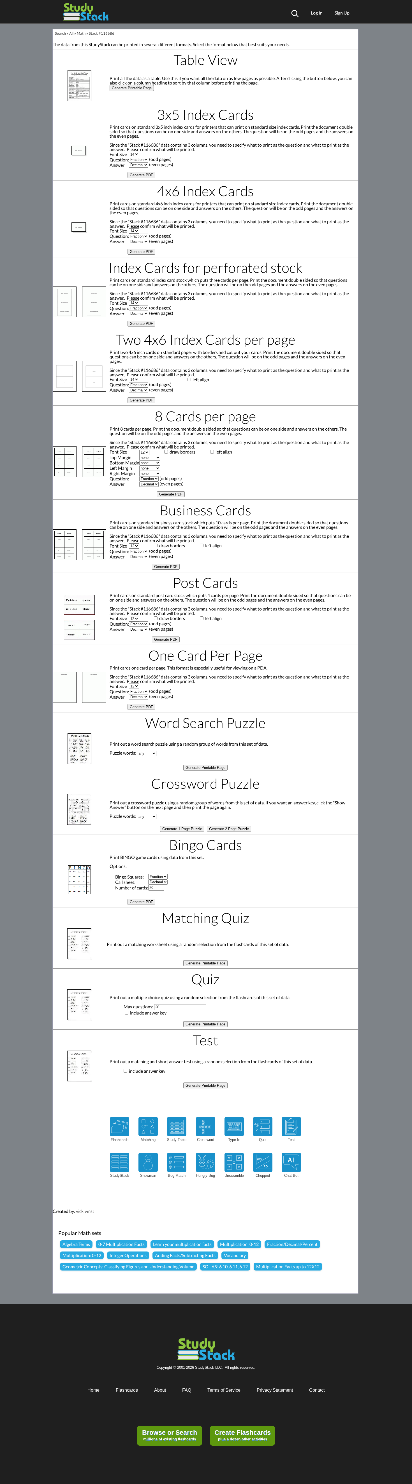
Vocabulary (235, 1255)
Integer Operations (128, 1255)
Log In (317, 12)
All (71, 33)
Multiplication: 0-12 (239, 1244)
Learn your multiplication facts (182, 1244)
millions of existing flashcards (169, 1435)
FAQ (186, 1390)
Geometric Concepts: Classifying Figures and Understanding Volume (128, 1266)
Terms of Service (223, 1390)
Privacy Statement (275, 1390)
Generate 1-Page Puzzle (182, 829)
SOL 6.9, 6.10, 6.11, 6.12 (225, 1266)
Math (81, 33)
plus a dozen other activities (242, 1435)
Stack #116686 (101, 33)
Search (60, 33)
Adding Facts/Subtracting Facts (185, 1255)
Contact (317, 1390)
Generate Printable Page (132, 88)
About (160, 1390)
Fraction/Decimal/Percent (292, 1244)
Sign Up (342, 12)
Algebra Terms (76, 1244)
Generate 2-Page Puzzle (229, 829)
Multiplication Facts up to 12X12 (288, 1266)
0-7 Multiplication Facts (121, 1244)
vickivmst (85, 1211)
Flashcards (127, 1390)
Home (93, 1390)
